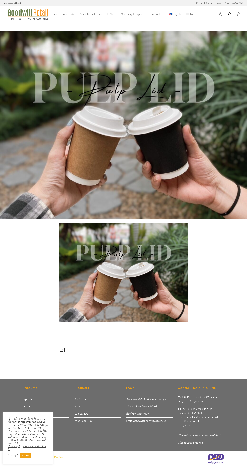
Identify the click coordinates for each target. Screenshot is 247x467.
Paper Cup (28, 399)
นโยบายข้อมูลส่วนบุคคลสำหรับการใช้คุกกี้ (199, 435)
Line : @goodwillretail (189, 421)
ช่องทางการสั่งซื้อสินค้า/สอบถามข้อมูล (146, 399)
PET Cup (27, 406)
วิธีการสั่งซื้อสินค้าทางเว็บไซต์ (141, 406)
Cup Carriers (81, 413)
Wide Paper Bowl (83, 421)
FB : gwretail (184, 425)
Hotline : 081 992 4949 (190, 413)
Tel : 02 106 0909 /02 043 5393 (195, 409)
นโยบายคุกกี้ (14, 446)
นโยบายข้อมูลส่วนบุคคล (190, 442)
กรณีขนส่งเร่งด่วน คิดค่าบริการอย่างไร (146, 421)
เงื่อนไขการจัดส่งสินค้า (138, 413)
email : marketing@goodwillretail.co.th (198, 417)
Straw (77, 406)
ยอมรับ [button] (25, 455)
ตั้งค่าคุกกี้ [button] (13, 455)
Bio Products (81, 399)
